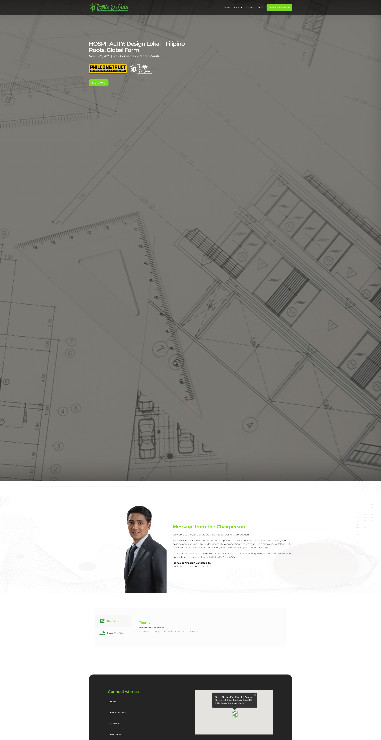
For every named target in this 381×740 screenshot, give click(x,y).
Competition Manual (279, 7)
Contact (250, 7)
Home (227, 7)
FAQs (260, 7)
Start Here (99, 82)
